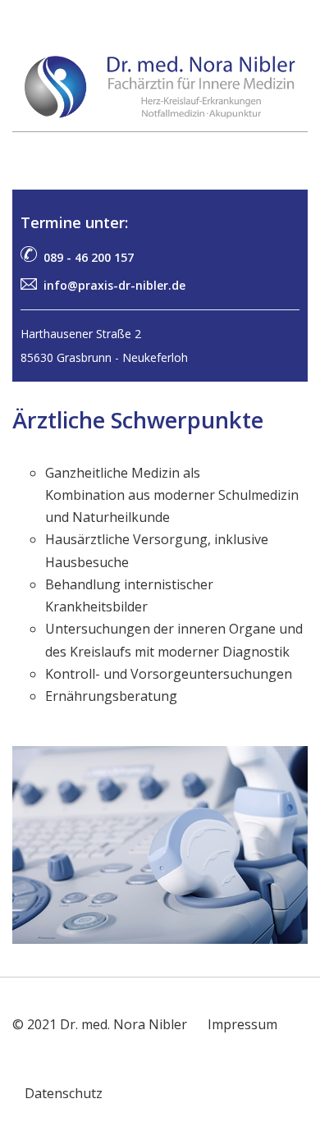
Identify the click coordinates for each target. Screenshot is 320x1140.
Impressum (242, 1024)
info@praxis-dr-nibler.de (114, 285)
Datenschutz (64, 1093)
